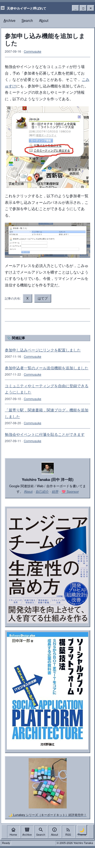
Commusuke (32, 51)
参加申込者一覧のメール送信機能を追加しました (46, 367)
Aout (43, 20)
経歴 (55, 491)
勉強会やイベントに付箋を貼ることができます (45, 434)
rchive (9, 20)
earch (27, 20)
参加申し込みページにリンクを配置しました (43, 349)
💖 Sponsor (70, 491)
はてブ (43, 298)
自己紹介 (42, 491)
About (28, 491)
